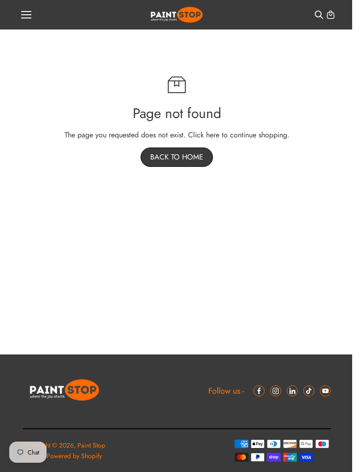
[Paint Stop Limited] (177, 15)
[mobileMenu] (26, 15)
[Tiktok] (308, 390)
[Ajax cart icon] (330, 14)
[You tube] (325, 390)
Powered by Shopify (74, 455)
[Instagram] (275, 390)
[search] (319, 14)
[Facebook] (259, 390)
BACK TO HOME (176, 157)
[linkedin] (292, 390)
